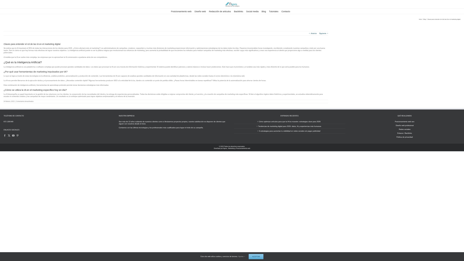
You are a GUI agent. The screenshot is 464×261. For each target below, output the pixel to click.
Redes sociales (404, 129)
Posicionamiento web (243, 148)
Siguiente (322, 33)
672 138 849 (8, 122)
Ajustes (241, 256)
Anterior (314, 33)
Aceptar (256, 256)
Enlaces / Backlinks (404, 133)
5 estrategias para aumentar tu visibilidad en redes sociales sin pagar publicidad (289, 131)
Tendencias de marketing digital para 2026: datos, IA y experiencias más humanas (289, 126)
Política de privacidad (404, 137)
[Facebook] (5, 135)
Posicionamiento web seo (404, 122)
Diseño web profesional (405, 125)
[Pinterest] (17, 135)
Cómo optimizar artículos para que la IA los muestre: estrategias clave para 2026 (290, 122)
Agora (225, 148)
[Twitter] (9, 135)
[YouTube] (13, 135)
